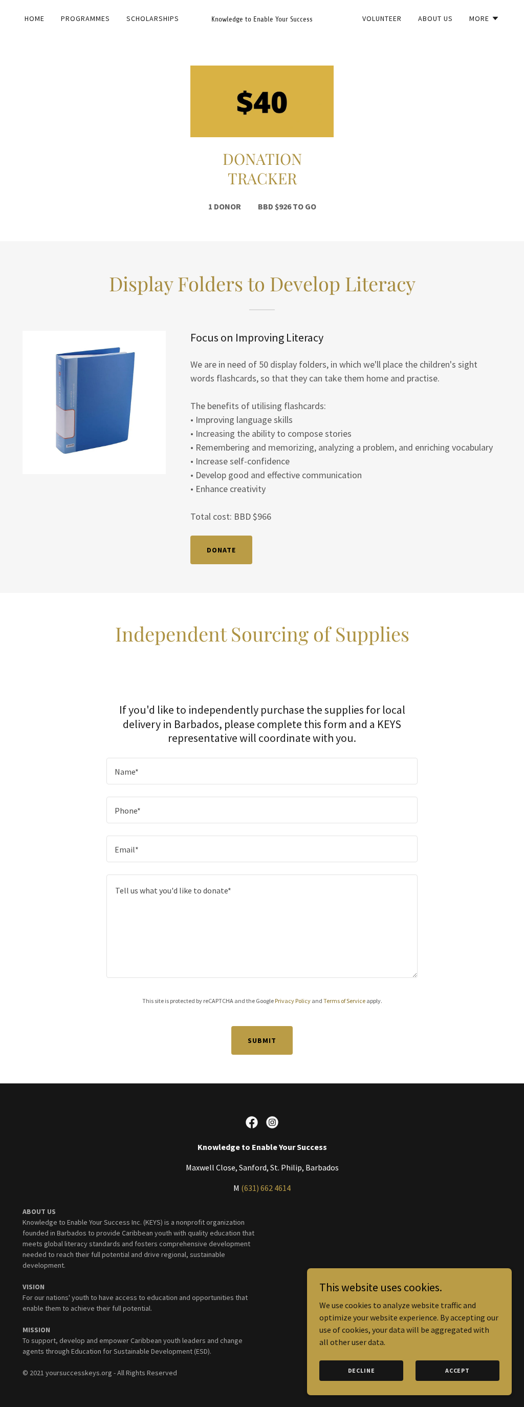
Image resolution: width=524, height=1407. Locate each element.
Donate (221, 550)
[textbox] (262, 771)
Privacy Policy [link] (293, 1001)
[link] (262, 18)
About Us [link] (435, 18)
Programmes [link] (85, 18)
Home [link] (35, 18)
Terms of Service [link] (344, 1001)
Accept (457, 1370)
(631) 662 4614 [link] (266, 1188)
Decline (361, 1370)
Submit (262, 1040)
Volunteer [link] (382, 18)
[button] (484, 18)
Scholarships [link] (152, 18)
